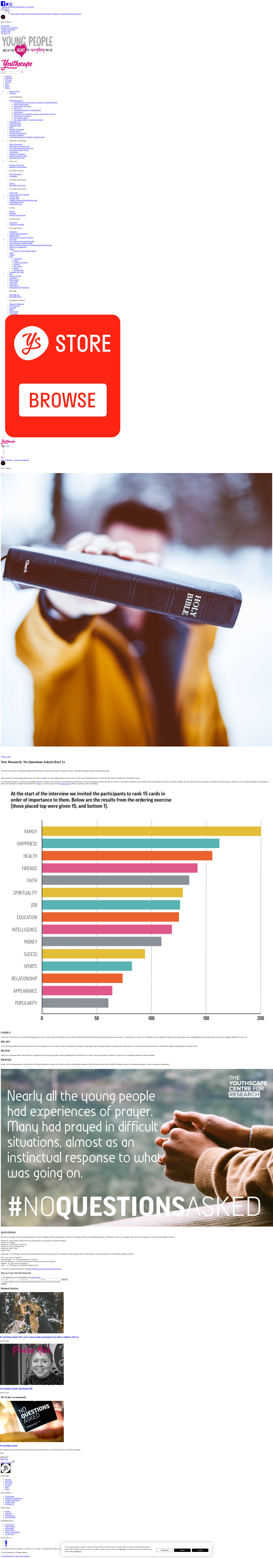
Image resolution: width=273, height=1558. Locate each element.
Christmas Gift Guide (16, 272)
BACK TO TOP (7, 1462)
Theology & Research (16, 129)
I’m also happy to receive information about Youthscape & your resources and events (31, 1282)
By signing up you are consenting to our (21, 1277)
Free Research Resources (17, 133)
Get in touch (13, 314)
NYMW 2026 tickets (8, 30)
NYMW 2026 (14, 196)
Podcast (12, 211)
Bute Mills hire (14, 295)
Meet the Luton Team (16, 165)
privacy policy (35, 1277)
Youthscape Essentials (16, 224)
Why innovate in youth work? (19, 146)
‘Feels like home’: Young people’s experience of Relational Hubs (35, 102)
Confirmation (5, 26)
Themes (12, 255)
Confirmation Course (16, 202)
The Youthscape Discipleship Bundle (21, 241)
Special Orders (19, 270)
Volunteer (8, 1513)
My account (18, 266)
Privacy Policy (10, 1530)
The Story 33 (5, 33)
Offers (11, 249)
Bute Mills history (15, 297)
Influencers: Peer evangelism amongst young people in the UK (35, 114)
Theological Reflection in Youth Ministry (27, 110)
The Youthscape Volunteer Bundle (20, 243)
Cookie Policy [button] (122, 1549)
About (7, 86)
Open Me (12, 213)
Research (8, 76)
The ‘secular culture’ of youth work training (28, 120)
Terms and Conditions (12, 1532)
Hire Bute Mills (10, 1517)
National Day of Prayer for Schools (21, 237)
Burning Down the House (22, 106)
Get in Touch (9, 1524)
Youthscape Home (8, 7)
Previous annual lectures (17, 215)
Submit (4, 1284)
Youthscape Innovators (17, 158)
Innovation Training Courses (19, 150)
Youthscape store (64, 784)
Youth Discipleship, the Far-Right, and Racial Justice (27, 137)
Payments (17, 264)
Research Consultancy (16, 135)
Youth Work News (15, 204)
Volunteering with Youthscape (19, 287)
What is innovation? (16, 144)
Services (8, 82)
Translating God (14, 122)
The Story (12, 93)
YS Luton (8, 80)
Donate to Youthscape (16, 304)
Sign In (6, 9)
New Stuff (12, 239)
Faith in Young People (21, 104)
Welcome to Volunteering (9, 28)
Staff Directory (20, 7)
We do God (17, 108)
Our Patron (13, 278)
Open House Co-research (22, 116)
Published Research (16, 100)
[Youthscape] (16, 70)
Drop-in (12, 183)
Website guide (14, 280)
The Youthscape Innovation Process (21, 148)
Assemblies (13, 176)
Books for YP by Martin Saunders (25, 251)
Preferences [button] (77, 1551)
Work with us (9, 1515)
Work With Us (14, 286)
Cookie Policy (10, 1534)
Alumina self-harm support (18, 234)
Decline (182, 1550)
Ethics (11, 127)
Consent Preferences (8, 1556)
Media (11, 310)
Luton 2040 (13, 282)
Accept (200, 1550)
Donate (7, 1511)
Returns (16, 268)
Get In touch (29, 7)
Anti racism (13, 284)
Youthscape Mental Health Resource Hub (23, 200)
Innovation (8, 78)
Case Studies (13, 152)
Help (11, 257)
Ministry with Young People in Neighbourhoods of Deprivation (30, 245)
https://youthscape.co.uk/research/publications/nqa (44, 1269)
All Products (18, 259)
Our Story (12, 308)
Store (7, 84)
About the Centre (15, 125)
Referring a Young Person (18, 167)
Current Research (15, 124)
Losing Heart (18, 112)
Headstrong (13, 232)
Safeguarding (13, 312)
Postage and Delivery (21, 262)
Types (11, 253)
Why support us (14, 306)
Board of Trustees (15, 276)
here (39, 784)
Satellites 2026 (6, 31)
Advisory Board (14, 131)
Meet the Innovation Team (18, 156)
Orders (16, 261)
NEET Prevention (15, 174)
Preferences (165, 1550)
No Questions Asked (21, 118)
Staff (11, 274)
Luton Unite (13, 193)
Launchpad (13, 222)
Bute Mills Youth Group (17, 185)
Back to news (6, 757)
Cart (8, 11)
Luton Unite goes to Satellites (19, 194)
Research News (14, 91)
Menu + (7, 88)
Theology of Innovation (17, 154)
